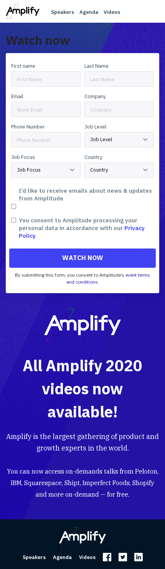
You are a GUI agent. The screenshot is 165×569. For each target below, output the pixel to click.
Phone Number (28, 126)
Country (93, 157)
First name (23, 66)
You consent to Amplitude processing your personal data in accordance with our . (82, 228)
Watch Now (82, 258)
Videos (112, 12)
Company (95, 96)
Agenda (88, 12)
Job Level (95, 126)
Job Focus (23, 157)
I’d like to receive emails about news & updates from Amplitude (85, 194)
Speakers (62, 12)
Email (17, 96)
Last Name (96, 66)
